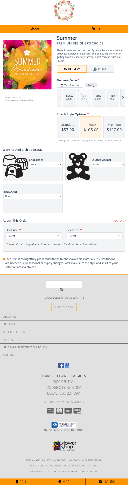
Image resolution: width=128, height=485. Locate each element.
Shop (34, 29)
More (61, 61)
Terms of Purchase (65, 471)
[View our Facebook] (61, 367)
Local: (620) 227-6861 (64, 393)
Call (22, 481)
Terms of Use (89, 471)
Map (65, 481)
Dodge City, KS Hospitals (85, 459)
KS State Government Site (81, 465)
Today (91, 85)
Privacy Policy (40, 471)
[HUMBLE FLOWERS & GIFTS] (64, 20)
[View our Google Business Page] (67, 367)
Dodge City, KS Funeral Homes (46, 459)
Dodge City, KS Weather (45, 465)
